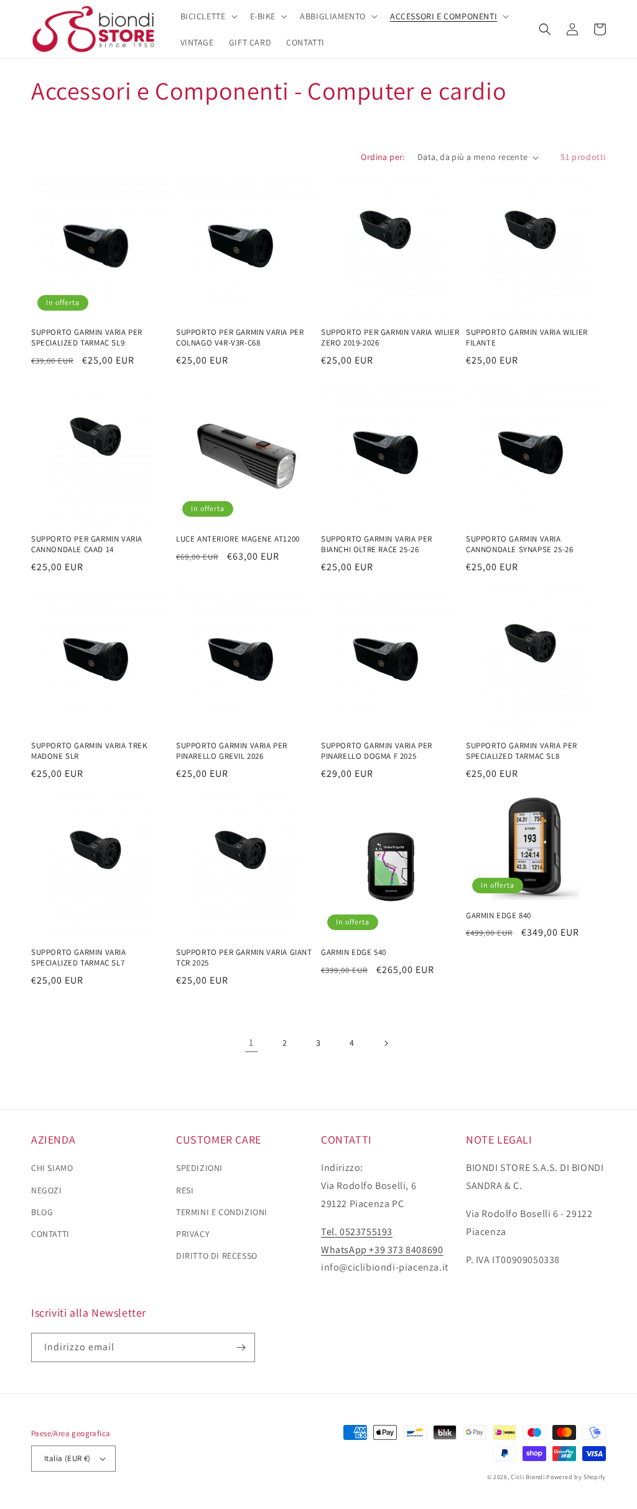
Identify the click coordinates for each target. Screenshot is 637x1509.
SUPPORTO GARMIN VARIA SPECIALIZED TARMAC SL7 (78, 957)
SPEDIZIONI (199, 1167)
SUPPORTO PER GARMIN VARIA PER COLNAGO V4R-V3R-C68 (240, 337)
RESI (184, 1190)
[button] (208, 16)
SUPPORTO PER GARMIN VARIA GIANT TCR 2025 (244, 957)
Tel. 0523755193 (357, 1231)
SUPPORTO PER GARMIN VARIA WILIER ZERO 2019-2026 (390, 337)
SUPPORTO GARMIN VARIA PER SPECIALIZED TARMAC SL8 (521, 751)
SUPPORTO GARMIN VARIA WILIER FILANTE (527, 337)
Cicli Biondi (527, 1477)
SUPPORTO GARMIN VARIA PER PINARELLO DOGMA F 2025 (376, 751)
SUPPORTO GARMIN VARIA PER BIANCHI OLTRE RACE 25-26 (376, 544)
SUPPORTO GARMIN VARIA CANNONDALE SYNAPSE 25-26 (519, 544)
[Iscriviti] (240, 1347)
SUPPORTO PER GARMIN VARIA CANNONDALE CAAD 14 (86, 544)
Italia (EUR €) (67, 1458)
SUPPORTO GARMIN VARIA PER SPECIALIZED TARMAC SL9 (86, 337)
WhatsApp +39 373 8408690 (382, 1249)
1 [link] (251, 1042)
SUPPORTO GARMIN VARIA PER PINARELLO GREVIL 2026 (231, 751)
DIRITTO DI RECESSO (217, 1255)
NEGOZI (46, 1190)
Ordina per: (382, 156)
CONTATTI (50, 1233)
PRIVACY (193, 1233)
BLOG (42, 1212)
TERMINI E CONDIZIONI (221, 1212)
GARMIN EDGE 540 (353, 952)
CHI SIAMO (52, 1167)
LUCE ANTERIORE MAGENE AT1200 (238, 539)
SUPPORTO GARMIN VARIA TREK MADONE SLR (89, 751)
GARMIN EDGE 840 (498, 916)
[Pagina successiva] (385, 1043)
